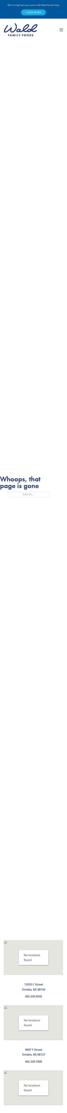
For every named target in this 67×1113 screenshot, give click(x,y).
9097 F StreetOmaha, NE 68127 (33, 1052)
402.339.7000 (33, 1061)
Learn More (33, 12)
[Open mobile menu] (61, 29)
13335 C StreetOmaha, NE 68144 (33, 987)
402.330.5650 (33, 996)
